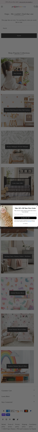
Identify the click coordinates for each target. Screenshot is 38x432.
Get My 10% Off (25, 217)
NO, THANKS (25, 223)
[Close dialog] (37, 207)
